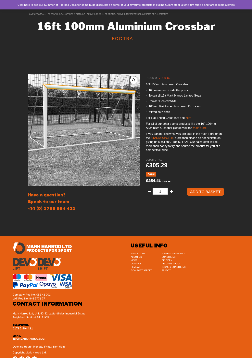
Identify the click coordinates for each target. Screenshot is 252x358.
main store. (200, 127)
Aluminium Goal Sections (101, 14)
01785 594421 (23, 328)
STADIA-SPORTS (162, 137)
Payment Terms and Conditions (173, 255)
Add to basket (205, 192)
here (188, 117)
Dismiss (230, 4)
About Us (136, 257)
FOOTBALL (40, 14)
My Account (138, 253)
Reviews (135, 267)
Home (31, 14)
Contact (136, 263)
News (134, 260)
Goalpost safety (141, 270)
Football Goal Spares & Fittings (66, 14)
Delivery (167, 260)
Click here (24, 4)
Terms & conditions (173, 267)
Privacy (166, 270)
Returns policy (171, 263)
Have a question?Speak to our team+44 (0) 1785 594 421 (52, 201)
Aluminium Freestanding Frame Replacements (142, 14)
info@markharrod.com (28, 339)
